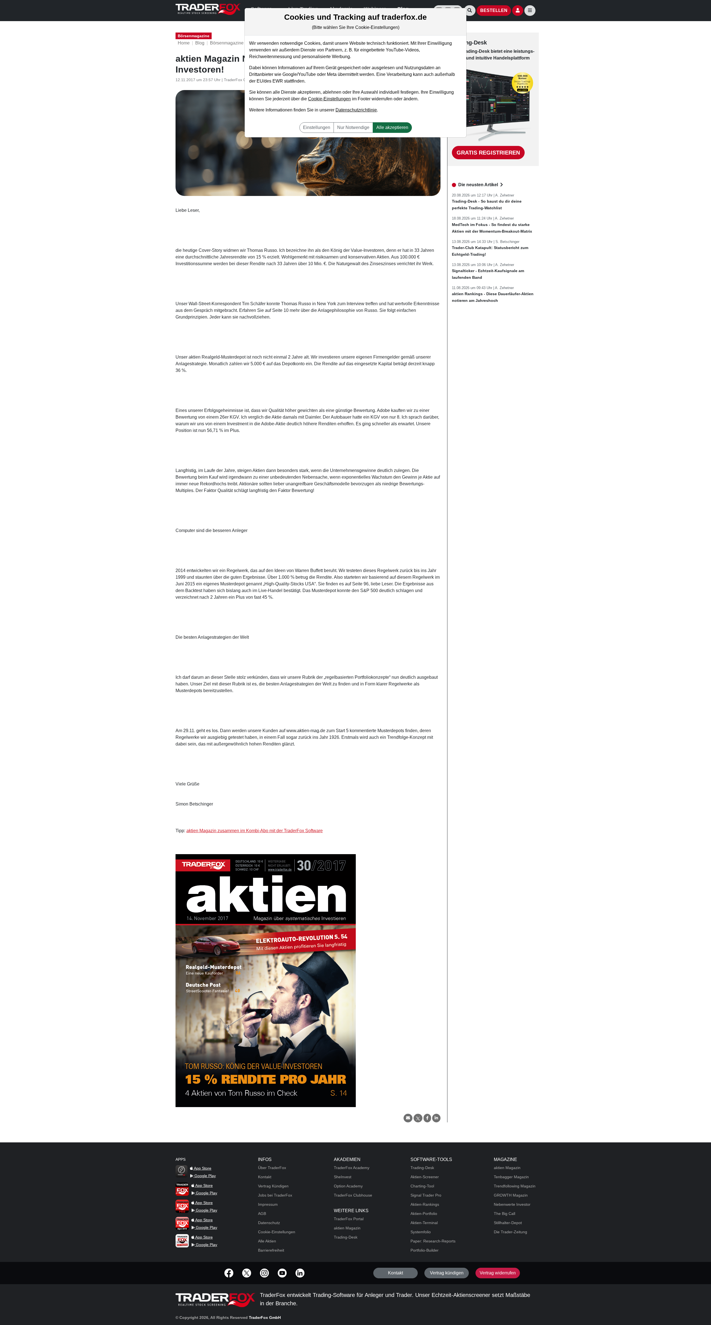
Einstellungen (316, 127)
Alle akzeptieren (392, 127)
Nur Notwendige (353, 127)
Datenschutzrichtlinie (356, 110)
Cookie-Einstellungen (329, 98)
